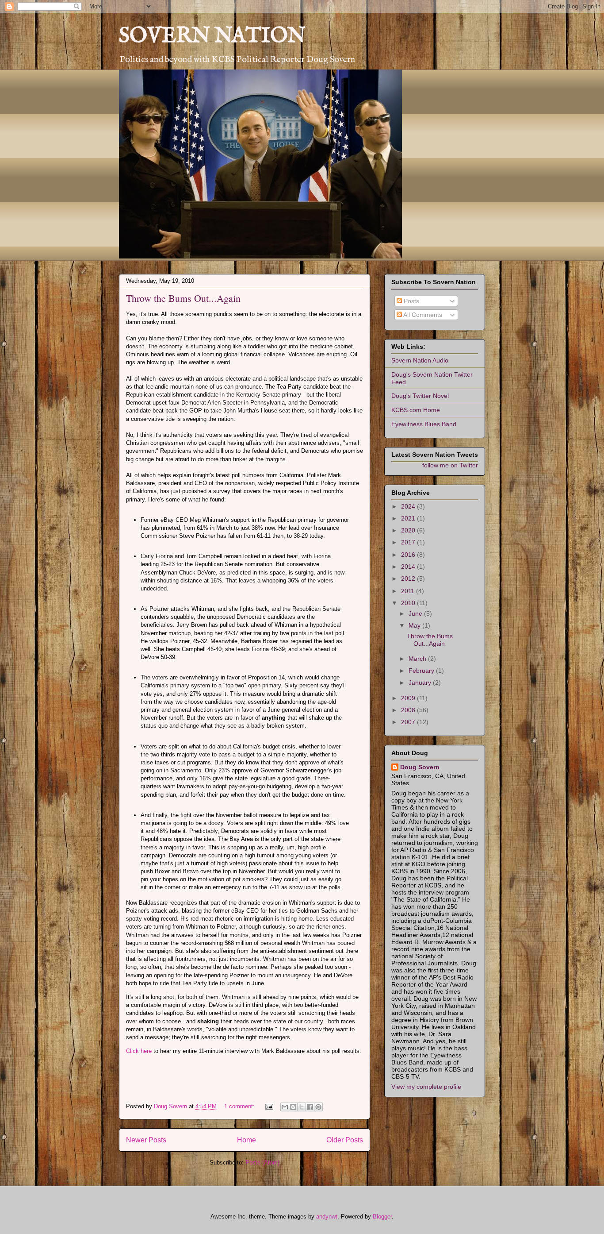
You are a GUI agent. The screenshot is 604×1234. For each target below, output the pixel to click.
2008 (409, 709)
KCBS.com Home (415, 409)
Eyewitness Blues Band (423, 424)
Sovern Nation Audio (419, 360)
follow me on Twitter (450, 465)
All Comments (422, 314)
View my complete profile (426, 1086)
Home (246, 1140)
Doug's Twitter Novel (420, 395)
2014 (409, 566)
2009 (409, 698)
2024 (409, 506)
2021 (409, 518)
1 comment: (240, 1106)
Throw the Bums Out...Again (183, 298)
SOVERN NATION (212, 36)
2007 (409, 721)
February (422, 670)
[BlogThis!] (293, 1107)
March (418, 658)
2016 (409, 554)
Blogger (382, 1216)
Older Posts (344, 1140)
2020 (409, 530)
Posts (410, 301)
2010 (409, 602)
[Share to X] (301, 1107)
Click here (139, 1051)
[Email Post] (268, 1106)
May (415, 625)
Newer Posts (146, 1140)
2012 (409, 578)
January (421, 682)
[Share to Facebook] (310, 1107)
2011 (408, 590)
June (416, 613)
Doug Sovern (420, 767)
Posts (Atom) (262, 1162)
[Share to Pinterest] (318, 1107)
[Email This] (284, 1107)
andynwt (326, 1216)
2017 (409, 542)
